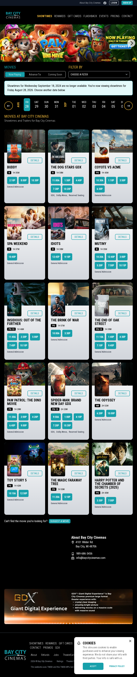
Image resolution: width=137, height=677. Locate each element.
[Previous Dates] (8, 105)
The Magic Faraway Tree (66, 482)
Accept (93, 666)
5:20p (100, 265)
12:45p (55, 256)
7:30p (56, 189)
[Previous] (6, 43)
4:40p (79, 180)
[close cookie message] (130, 641)
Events (103, 16)
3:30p (67, 333)
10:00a (55, 333)
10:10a (12, 493)
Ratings (60, 661)
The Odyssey (105, 400)
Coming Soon (55, 74)
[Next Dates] (128, 105)
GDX (57, 647)
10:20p (67, 189)
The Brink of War (65, 320)
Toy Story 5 (17, 480)
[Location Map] (35, 557)
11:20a (55, 497)
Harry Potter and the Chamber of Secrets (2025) (109, 483)
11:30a (12, 417)
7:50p (111, 265)
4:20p (35, 417)
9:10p (67, 256)
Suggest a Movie (59, 521)
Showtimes (44, 16)
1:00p (67, 417)
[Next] (131, 43)
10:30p (35, 180)
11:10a (99, 336)
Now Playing (15, 74)
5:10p (67, 497)
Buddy (12, 167)
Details (35, 160)
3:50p (122, 180)
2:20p (24, 336)
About (34, 654)
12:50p (23, 493)
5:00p (35, 336)
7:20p (56, 425)
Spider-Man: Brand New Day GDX (66, 402)
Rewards (59, 16)
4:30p (122, 336)
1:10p (111, 180)
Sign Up (127, 3)
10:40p (12, 256)
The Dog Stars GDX (66, 167)
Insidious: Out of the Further (24, 322)
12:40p (111, 256)
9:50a (56, 417)
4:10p (79, 417)
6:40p (12, 425)
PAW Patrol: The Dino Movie (24, 402)
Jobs (56, 654)
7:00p (111, 500)
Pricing (115, 16)
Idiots (55, 244)
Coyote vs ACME (108, 167)
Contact (127, 16)
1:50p (67, 180)
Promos (48, 647)
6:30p (100, 189)
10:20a (99, 256)
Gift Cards (74, 16)
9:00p (24, 425)
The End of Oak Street (107, 322)
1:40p (111, 336)
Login (114, 3)
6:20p (100, 413)
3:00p (122, 256)
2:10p (12, 180)
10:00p (111, 413)
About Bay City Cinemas (90, 3)
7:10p (100, 345)
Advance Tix (35, 74)
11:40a (12, 336)
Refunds (45, 654)
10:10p (23, 345)
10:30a (99, 180)
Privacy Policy (117, 666)
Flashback (90, 16)
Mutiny (100, 244)
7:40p (12, 345)
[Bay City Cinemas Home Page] (13, 15)
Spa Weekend (17, 244)
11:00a (55, 180)
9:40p (111, 345)
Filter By (75, 67)
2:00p (24, 417)
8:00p (24, 180)
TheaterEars (69, 654)
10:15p (122, 265)
